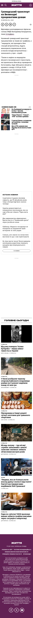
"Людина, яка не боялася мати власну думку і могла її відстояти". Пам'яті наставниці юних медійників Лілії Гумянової (16, 482)
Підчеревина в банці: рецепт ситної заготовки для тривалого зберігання (15, 415)
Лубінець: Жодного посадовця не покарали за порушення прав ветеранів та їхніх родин (15, 228)
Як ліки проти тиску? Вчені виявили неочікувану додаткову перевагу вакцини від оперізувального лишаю (16, 244)
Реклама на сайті (7, 549)
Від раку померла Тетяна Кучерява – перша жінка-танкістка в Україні (12, 348)
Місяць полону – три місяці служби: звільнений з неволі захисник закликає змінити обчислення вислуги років (14, 448)
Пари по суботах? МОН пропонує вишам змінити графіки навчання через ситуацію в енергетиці (16, 516)
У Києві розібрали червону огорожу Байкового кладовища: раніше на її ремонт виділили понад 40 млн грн (15, 382)
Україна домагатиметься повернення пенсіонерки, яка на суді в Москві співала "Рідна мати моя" (15, 211)
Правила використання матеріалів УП (16, 551)
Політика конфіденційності (22, 549)
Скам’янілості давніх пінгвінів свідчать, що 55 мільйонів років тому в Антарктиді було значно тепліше (15, 201)
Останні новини (10, 195)
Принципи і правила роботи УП (12, 554)
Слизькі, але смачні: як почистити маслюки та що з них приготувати (16, 236)
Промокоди (27, 554)
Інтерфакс (9, 34)
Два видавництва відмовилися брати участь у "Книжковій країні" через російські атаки (16, 220)
